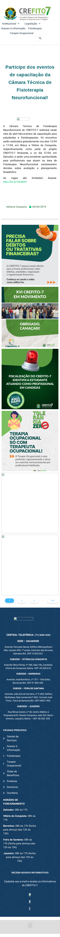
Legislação (31, 24)
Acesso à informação (13, 28)
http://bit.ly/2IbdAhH (15, 182)
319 (52, 600)
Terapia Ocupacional (21, 33)
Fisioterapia (35, 28)
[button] (30, 925)
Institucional (9, 24)
